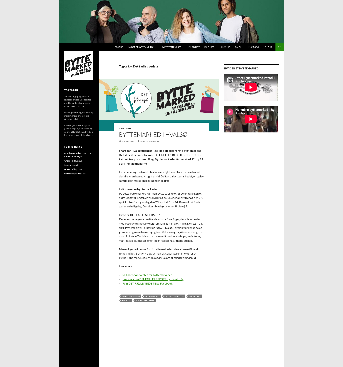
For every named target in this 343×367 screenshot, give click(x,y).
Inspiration (254, 47)
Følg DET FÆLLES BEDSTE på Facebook (148, 283)
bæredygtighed (131, 296)
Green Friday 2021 (73, 160)
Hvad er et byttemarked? (140, 47)
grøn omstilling (145, 300)
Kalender (209, 47)
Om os (238, 47)
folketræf (195, 296)
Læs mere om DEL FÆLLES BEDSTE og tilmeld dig (153, 279)
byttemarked (152, 296)
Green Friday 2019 (73, 169)
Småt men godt (71, 165)
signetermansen (149, 141)
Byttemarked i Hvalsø (153, 134)
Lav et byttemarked (171, 47)
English (269, 47)
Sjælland (125, 128)
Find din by (194, 47)
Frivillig (225, 47)
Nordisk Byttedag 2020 (75, 173)
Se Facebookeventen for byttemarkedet (147, 274)
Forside (119, 47)
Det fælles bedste (174, 296)
